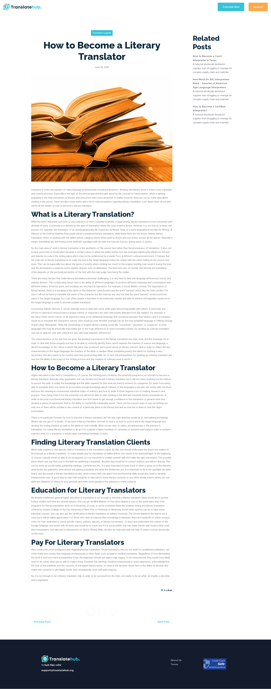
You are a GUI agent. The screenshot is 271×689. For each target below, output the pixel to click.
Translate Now (230, 6)
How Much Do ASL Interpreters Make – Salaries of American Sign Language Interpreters (211, 83)
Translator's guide (102, 33)
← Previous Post (41, 621)
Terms (174, 664)
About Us (176, 660)
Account (258, 6)
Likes (168, 590)
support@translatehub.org (57, 670)
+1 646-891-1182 (51, 665)
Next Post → (165, 621)
